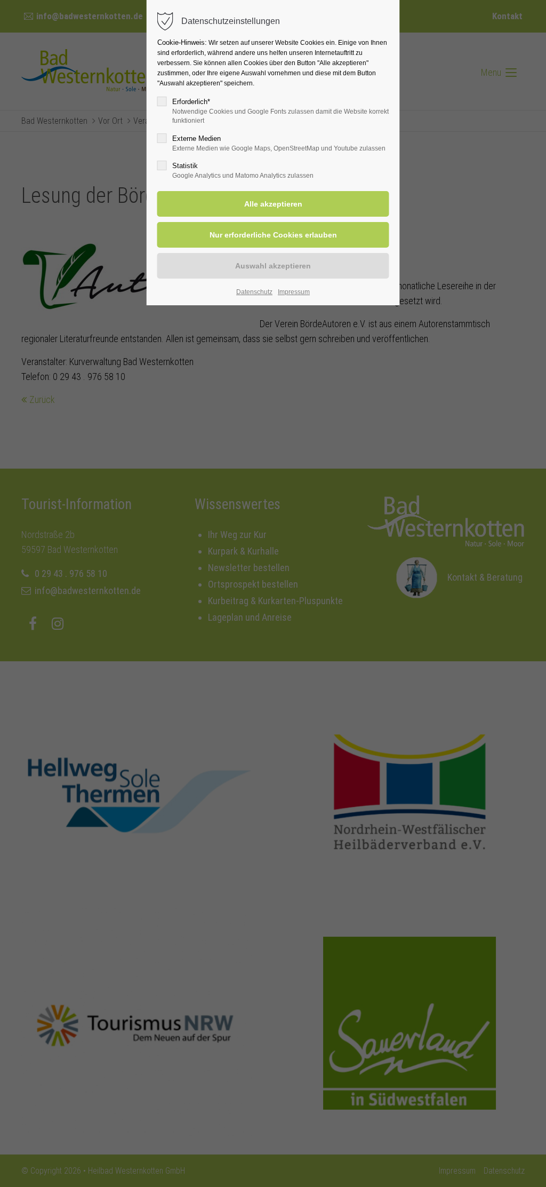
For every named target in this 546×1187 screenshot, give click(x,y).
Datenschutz (254, 292)
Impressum (294, 292)
